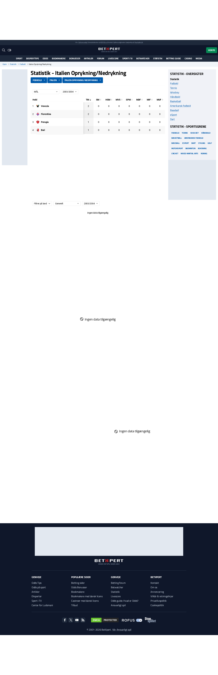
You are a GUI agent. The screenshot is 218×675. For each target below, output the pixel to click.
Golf (210, 143)
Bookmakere (58, 58)
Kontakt (154, 583)
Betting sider (78, 583)
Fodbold (23, 64)
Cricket (174, 153)
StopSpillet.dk (139, 42)
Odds (45, 58)
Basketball (175, 101)
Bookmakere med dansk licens (86, 596)
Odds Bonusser (79, 587)
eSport (173, 115)
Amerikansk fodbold (180, 106)
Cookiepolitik (157, 605)
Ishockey (174, 92)
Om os (153, 587)
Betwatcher (142, 58)
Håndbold (175, 97)
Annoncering (157, 592)
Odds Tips (36, 583)
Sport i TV (127, 58)
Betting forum (118, 583)
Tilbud (74, 605)
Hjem (5, 64)
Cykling (201, 143)
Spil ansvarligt (83, 42)
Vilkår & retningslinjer (161, 596)
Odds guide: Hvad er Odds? (124, 601)
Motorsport (177, 148)
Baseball (174, 110)
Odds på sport (39, 587)
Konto (211, 50)
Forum (100, 58)
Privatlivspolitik (158, 601)
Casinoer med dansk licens (84, 601)
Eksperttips (32, 58)
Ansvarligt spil (118, 605)
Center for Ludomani (42, 605)
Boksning (202, 148)
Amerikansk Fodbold (193, 137)
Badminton (190, 148)
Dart (172, 119)
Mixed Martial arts (189, 153)
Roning (204, 153)
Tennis (173, 88)
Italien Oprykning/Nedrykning (81, 80)
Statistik (157, 58)
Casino (188, 58)
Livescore (113, 58)
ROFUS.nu (104, 42)
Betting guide (173, 58)
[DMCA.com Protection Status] (104, 620)
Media (199, 58)
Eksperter (37, 596)
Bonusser (74, 58)
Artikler (88, 58)
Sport (19, 58)
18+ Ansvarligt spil (121, 630)
